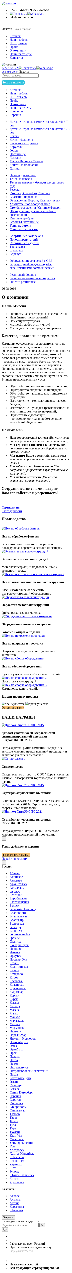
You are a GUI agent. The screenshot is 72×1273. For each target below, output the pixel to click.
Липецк (15, 1006)
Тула (13, 1124)
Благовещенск (19, 902)
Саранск (15, 1096)
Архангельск (18, 884)
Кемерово (16, 974)
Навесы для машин (23, 175)
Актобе (15, 1196)
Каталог (15, 36)
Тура (13, 1128)
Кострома (16, 981)
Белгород (16, 894)
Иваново (16, 948)
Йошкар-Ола (18, 959)
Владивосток (18, 912)
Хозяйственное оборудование (30, 204)
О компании (18, 50)
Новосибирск (19, 1042)
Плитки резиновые (23, 282)
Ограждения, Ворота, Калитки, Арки (35, 200)
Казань (14, 963)
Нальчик (15, 1031)
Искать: (7, 29)
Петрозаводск (19, 1067)
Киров (14, 977)
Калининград (19, 966)
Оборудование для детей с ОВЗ (31, 260)
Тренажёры (17, 246)
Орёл (13, 1053)
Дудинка (15, 941)
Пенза (14, 1060)
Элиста (14, 1171)
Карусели (16, 147)
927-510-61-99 (10, 68)
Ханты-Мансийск (22, 1153)
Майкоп (15, 1017)
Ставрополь (18, 1106)
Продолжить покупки (15, 854)
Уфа (12, 1146)
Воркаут (15, 254)
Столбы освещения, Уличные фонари (35, 207)
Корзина (15, 115)
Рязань (14, 1081)
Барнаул (15, 891)
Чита (13, 1168)
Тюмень (15, 1132)
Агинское (16, 876)
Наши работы (19, 39)
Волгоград (17, 923)
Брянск (14, 905)
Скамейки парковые (23, 196)
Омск (13, 1045)
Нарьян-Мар (18, 1035)
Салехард (16, 1085)
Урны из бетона (20, 225)
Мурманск (17, 1027)
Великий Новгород (23, 909)
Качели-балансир (21, 139)
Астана (14, 1203)
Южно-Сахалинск (22, 1175)
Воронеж (16, 930)
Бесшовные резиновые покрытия (32, 278)
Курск (14, 999)
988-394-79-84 (10, 71)
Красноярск (18, 988)
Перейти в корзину (15, 858)
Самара (15, 1089)
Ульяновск (17, 1139)
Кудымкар (16, 991)
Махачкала (17, 1020)
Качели (14, 136)
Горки (14, 150)
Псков (14, 1074)
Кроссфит (16, 250)
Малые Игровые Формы (26, 161)
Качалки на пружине (24, 143)
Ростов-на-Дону (20, 1078)
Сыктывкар (17, 1110)
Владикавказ (18, 916)
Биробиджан (18, 898)
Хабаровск (17, 1150)
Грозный (15, 938)
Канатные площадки (24, 165)
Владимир (17, 920)
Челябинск (17, 1160)
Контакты (16, 57)
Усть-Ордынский (21, 1142)
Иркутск (15, 956)
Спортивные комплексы (26, 236)
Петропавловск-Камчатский (29, 1071)
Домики (15, 168)
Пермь (14, 1063)
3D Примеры (18, 43)
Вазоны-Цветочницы (24, 222)
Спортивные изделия (24, 243)
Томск (14, 1121)
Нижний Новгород (23, 1038)
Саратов (15, 1099)
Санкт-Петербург (21, 1092)
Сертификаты (11, 507)
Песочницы (18, 154)
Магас (14, 1013)
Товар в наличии (19, 24)
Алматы (15, 1199)
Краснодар (17, 984)
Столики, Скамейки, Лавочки (30, 193)
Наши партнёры (21, 54)
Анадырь (16, 880)
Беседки (15, 189)
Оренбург (16, 1049)
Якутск (14, 1178)
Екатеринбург (19, 945)
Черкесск (16, 1164)
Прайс (14, 47)
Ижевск (15, 952)
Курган (14, 995)
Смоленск (16, 1103)
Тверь (13, 1117)
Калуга (14, 970)
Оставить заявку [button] (13, 707)
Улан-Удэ (16, 1135)
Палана (15, 1056)
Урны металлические (24, 229)
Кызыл (14, 1002)
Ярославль (17, 1182)
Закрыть (8, 1217)
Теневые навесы (21, 178)
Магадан (15, 1009)
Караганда (17, 1206)
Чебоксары (17, 1157)
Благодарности (12, 511)
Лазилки (15, 157)
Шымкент (16, 1210)
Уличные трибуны (22, 218)
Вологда (15, 927)
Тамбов (15, 1114)
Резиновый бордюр (23, 274)
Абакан (15, 873)
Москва (15, 1024)
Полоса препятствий (24, 239)
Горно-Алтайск (20, 934)
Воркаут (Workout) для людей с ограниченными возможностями (32, 266)
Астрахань (17, 887)
